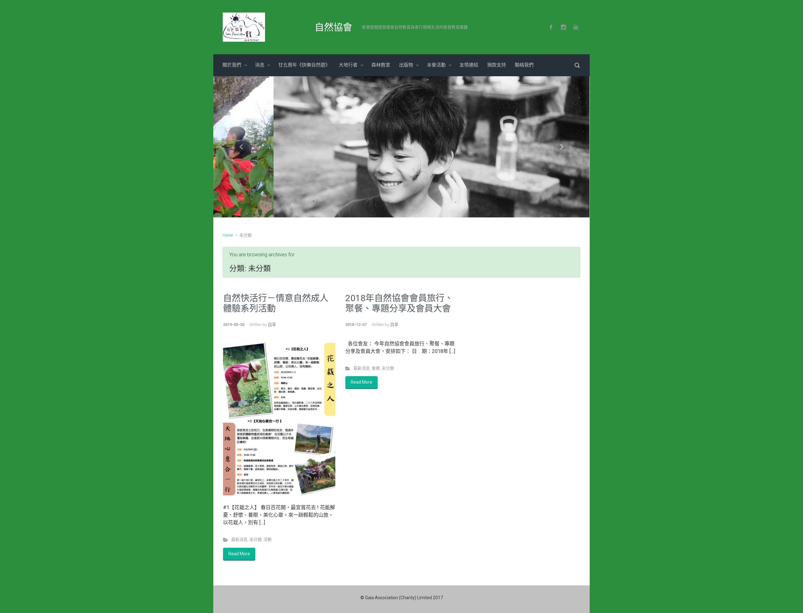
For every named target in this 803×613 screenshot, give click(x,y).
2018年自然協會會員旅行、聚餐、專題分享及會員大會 (399, 303)
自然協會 (333, 27)
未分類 (255, 539)
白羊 (272, 324)
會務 (376, 368)
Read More (239, 553)
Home (228, 235)
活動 (267, 539)
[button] (241, 146)
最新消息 (239, 539)
